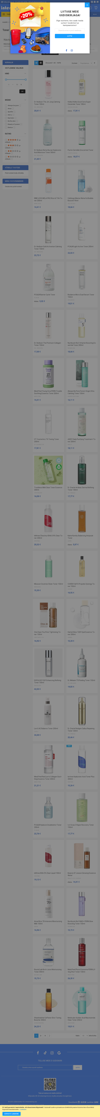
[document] (50, 1111)
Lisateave (23, 1109)
